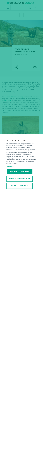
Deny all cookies (19, 185)
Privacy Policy (10, 166)
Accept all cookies (19, 171)
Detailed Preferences (19, 178)
